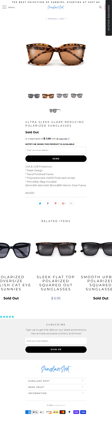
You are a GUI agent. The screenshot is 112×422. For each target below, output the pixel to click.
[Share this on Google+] (63, 203)
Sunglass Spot (59, 405)
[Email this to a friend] (71, 203)
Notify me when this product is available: (50, 144)
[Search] (100, 7)
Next (62, 19)
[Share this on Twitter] (40, 203)
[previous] (28, 54)
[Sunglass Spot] (56, 7)
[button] (56, 138)
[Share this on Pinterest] (55, 203)
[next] (83, 54)
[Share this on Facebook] (48, 203)
